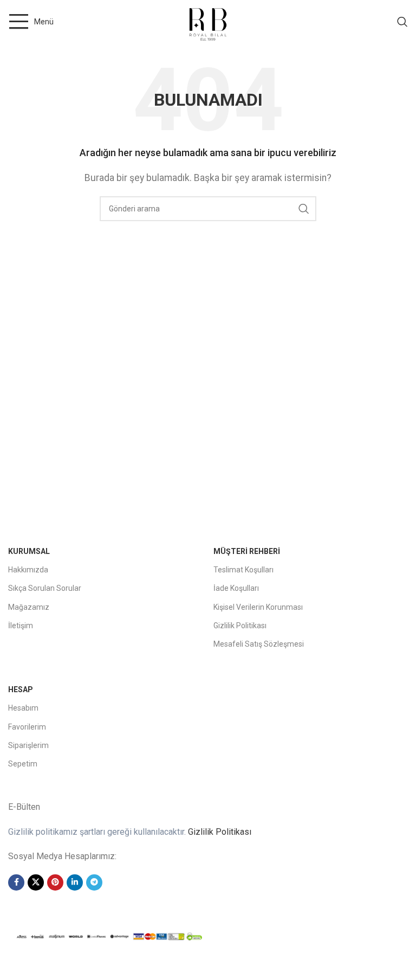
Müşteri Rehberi (246, 551)
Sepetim (22, 763)
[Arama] (402, 22)
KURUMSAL (29, 551)
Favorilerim (27, 727)
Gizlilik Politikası (239, 625)
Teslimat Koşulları (243, 569)
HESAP (20, 689)
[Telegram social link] (94, 882)
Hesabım (23, 708)
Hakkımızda (28, 569)
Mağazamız (28, 607)
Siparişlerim (28, 745)
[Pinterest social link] (55, 882)
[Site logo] (207, 21)
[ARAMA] (303, 208)
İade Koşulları (236, 588)
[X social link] (36, 882)
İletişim (20, 625)
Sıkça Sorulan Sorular (44, 588)
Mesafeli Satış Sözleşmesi (258, 644)
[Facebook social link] (16, 882)
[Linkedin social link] (75, 882)
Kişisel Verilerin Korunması (258, 607)
